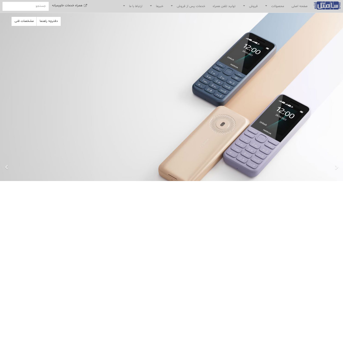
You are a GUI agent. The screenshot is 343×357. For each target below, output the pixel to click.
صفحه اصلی (300, 6)
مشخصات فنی (24, 21)
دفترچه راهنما (49, 21)
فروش (249, 7)
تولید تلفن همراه (224, 6)
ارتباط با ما (131, 7)
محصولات (273, 7)
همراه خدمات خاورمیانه (67, 5)
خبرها (155, 7)
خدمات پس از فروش (187, 7)
